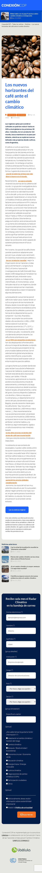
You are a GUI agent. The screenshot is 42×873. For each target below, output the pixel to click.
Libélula (5, 835)
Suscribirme (28, 815)
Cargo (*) (9, 670)
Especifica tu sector (13, 714)
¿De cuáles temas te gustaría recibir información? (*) (19, 733)
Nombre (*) (10, 625)
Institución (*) (11, 657)
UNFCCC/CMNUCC (21, 840)
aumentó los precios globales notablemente (17, 481)
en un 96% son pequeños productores (21, 340)
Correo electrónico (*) (14, 612)
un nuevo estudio (25, 181)
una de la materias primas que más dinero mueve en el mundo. (19, 175)
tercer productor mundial (16, 260)
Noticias (12, 115)
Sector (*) (9, 696)
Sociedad (21, 115)
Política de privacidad (23, 807)
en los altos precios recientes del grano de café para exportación (18, 434)
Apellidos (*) (10, 639)
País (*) (9, 683)
